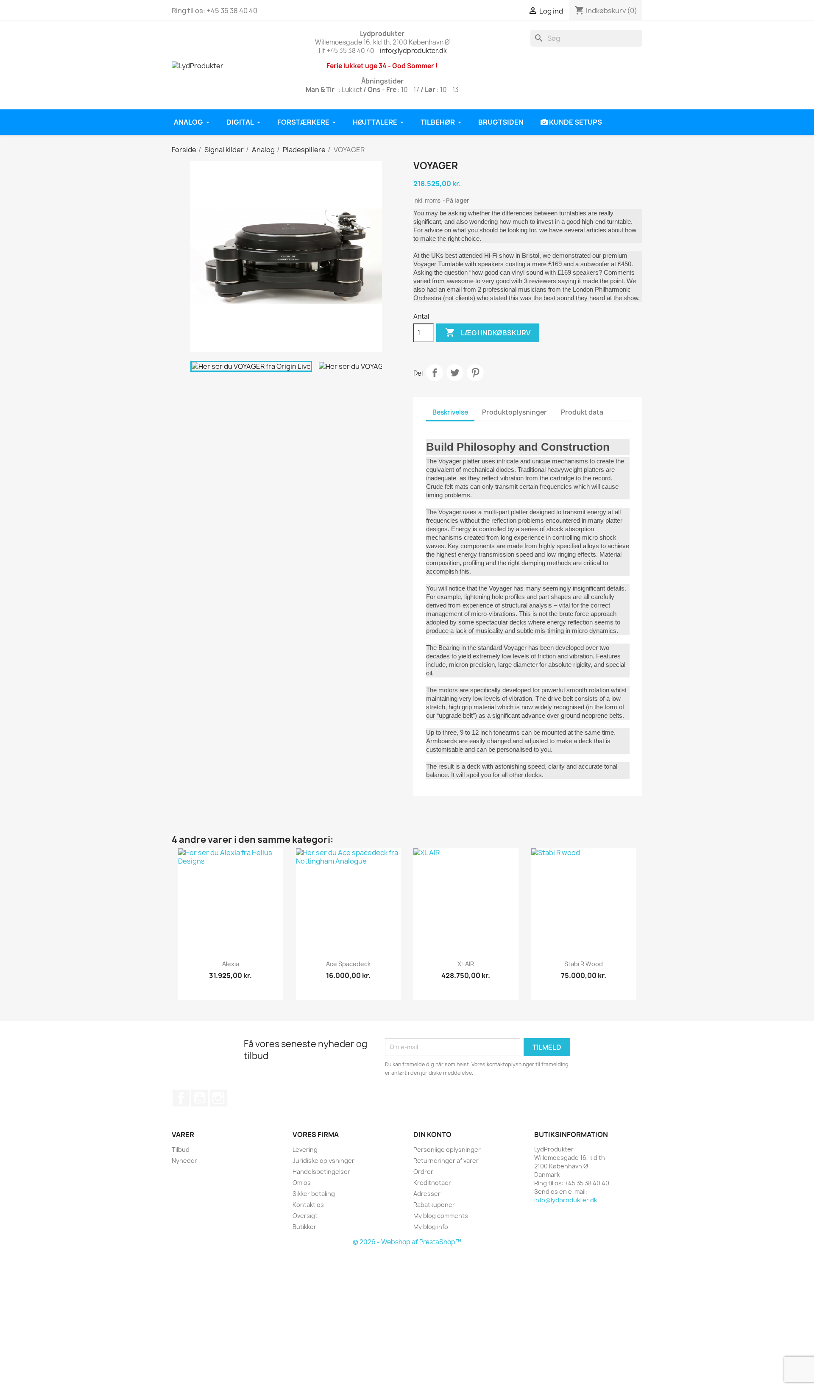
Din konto (432, 1134)
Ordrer (423, 1172)
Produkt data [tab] (582, 412)
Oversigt (305, 1216)
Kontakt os (308, 1205)
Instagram (218, 1098)
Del (434, 372)
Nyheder (184, 1161)
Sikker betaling (314, 1194)
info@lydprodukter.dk (413, 50)
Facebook (181, 1098)
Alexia (230, 964)
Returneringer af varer (446, 1161)
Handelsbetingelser (321, 1172)
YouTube (199, 1098)
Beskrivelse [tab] (450, 412)
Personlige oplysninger (447, 1150)
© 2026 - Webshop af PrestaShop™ (407, 1241)
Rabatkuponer (434, 1205)
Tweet (454, 372)
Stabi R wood (583, 964)
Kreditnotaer (432, 1183)
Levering (305, 1150)
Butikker (304, 1227)
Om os (302, 1183)
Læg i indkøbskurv (487, 332)
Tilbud (181, 1150)
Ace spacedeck (348, 964)
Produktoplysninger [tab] (514, 412)
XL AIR (465, 964)
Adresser (426, 1194)
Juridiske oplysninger (323, 1161)
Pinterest (475, 372)
